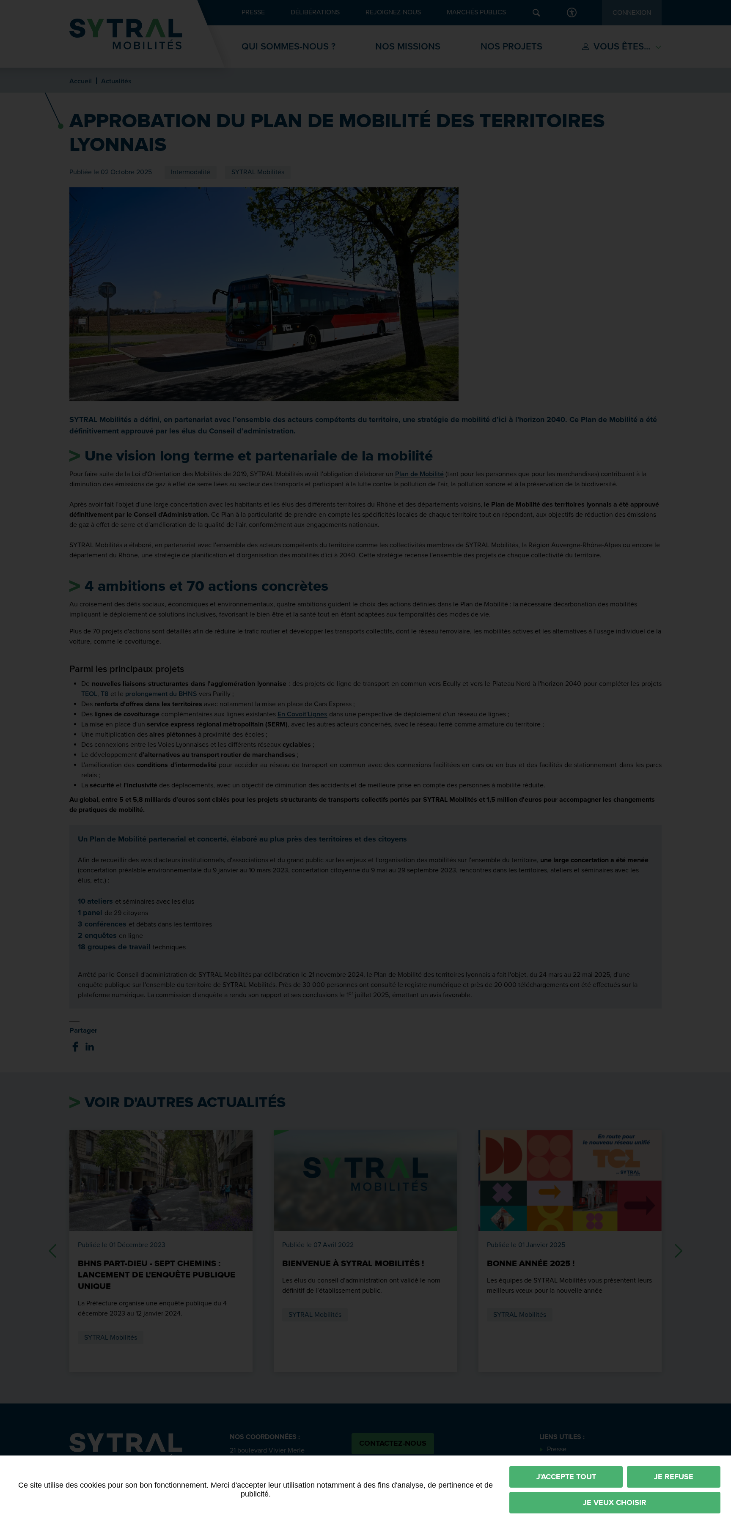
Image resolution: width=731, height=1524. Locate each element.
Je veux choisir (614, 1503)
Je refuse (673, 1477)
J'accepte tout (566, 1477)
